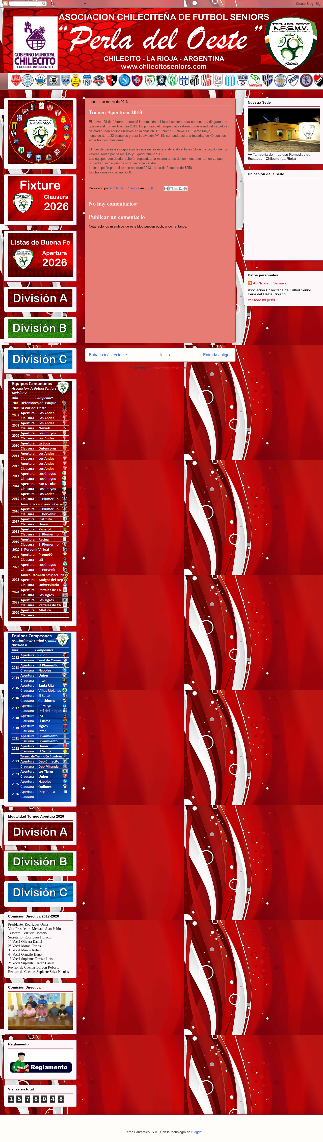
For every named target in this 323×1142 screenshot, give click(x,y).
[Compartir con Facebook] (180, 188)
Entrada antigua (217, 355)
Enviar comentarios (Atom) (171, 368)
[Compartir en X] (175, 188)
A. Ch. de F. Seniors (269, 283)
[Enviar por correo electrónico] (166, 188)
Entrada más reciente (108, 355)
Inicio (165, 355)
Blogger (196, 1132)
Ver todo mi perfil (261, 300)
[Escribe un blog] (170, 188)
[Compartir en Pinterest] (185, 188)
